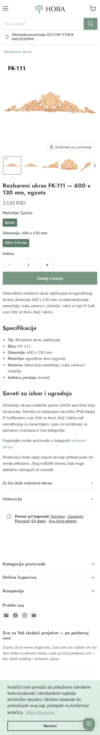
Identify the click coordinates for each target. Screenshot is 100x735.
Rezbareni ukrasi (17, 51)
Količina (8, 254)
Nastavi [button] (50, 726)
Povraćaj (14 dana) (30, 521)
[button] (12, 165)
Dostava (58, 516)
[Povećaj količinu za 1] (47, 265)
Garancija (75, 516)
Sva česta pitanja (62, 521)
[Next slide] (95, 165)
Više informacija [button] (40, 712)
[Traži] (90, 24)
